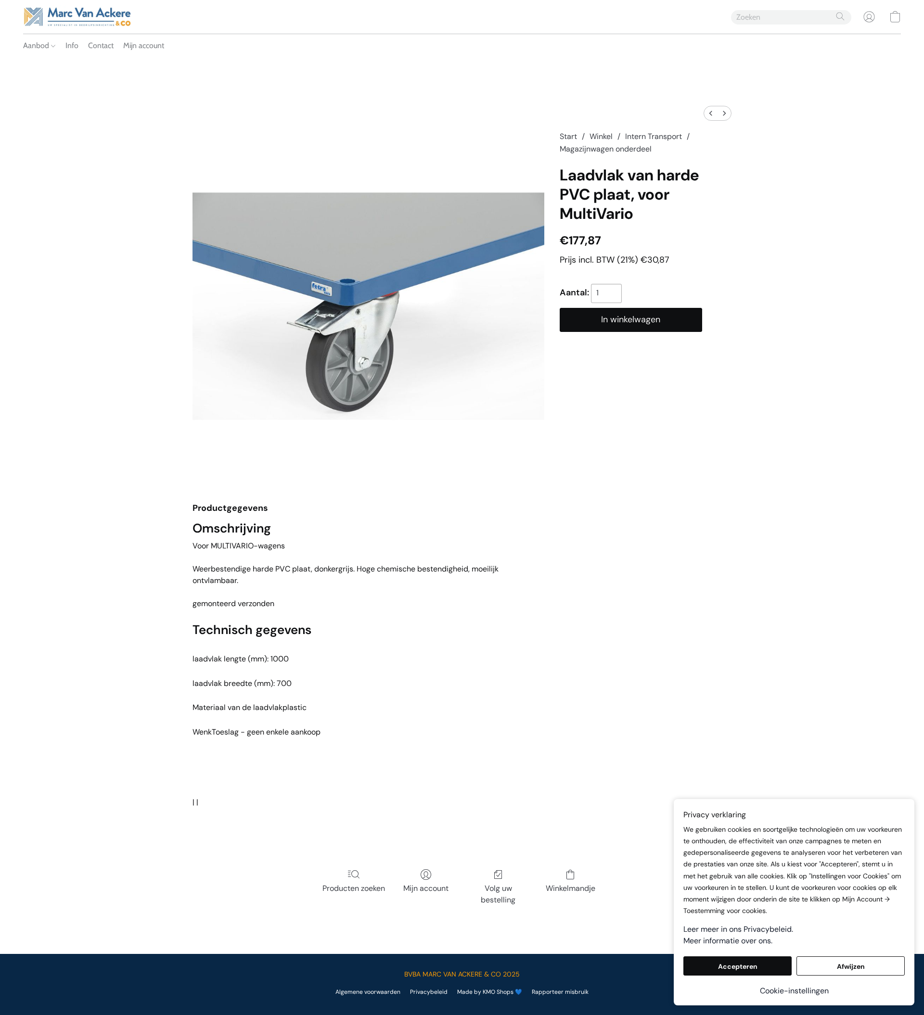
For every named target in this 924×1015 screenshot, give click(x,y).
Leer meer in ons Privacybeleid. (738, 929)
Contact (101, 45)
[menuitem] (711, 113)
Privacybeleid (429, 992)
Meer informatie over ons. (727, 941)
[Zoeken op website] (840, 16)
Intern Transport (653, 136)
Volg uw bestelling (498, 894)
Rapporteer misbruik (560, 992)
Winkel (601, 136)
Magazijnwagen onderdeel (606, 149)
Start (568, 136)
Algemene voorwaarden (367, 992)
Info (71, 45)
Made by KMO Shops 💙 (489, 992)
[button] (77, 17)
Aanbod (37, 45)
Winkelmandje (570, 888)
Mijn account (143, 45)
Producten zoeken (353, 888)
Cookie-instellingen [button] (794, 991)
